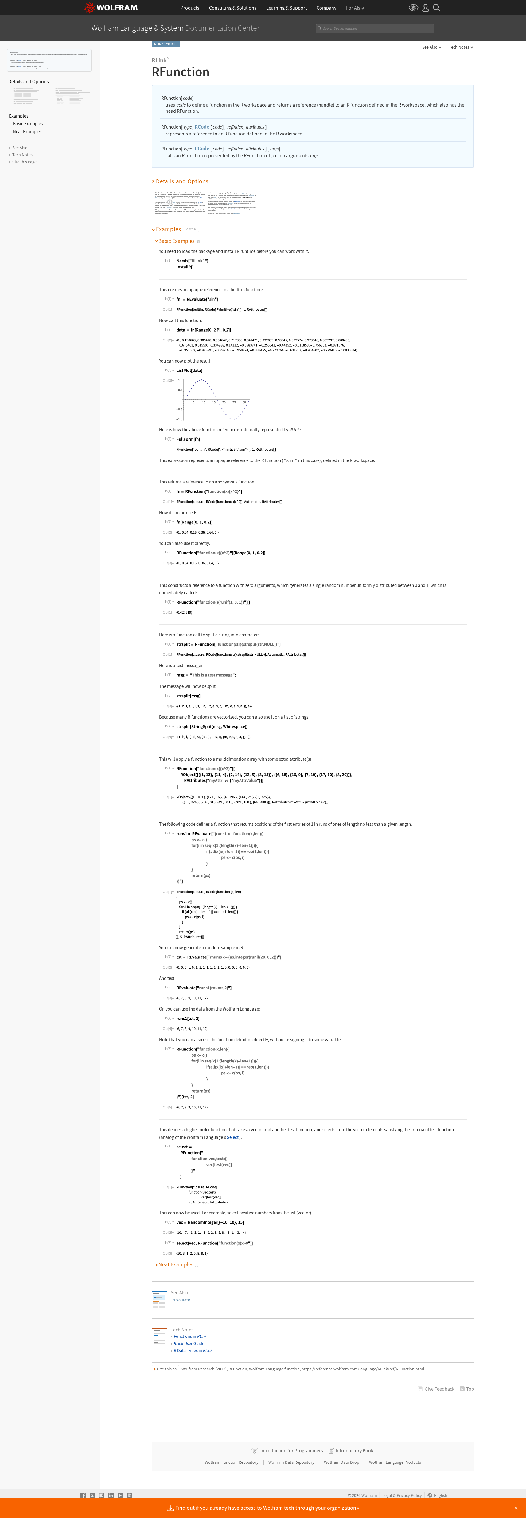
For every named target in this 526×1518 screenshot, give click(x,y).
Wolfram (369, 1495)
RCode (19, 60)
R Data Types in (193, 1350)
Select (233, 1137)
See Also (430, 47)
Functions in (190, 1336)
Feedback (439, 1389)
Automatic (237, 201)
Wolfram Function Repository (232, 1462)
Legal (387, 1495)
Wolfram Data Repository (291, 1462)
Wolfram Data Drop (342, 1462)
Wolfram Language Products (395, 1462)
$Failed (201, 198)
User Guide (189, 1343)
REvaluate (169, 207)
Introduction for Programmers (291, 1450)
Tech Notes (459, 47)
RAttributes (236, 213)
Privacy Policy (409, 1495)
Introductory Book (354, 1450)
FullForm (199, 202)
